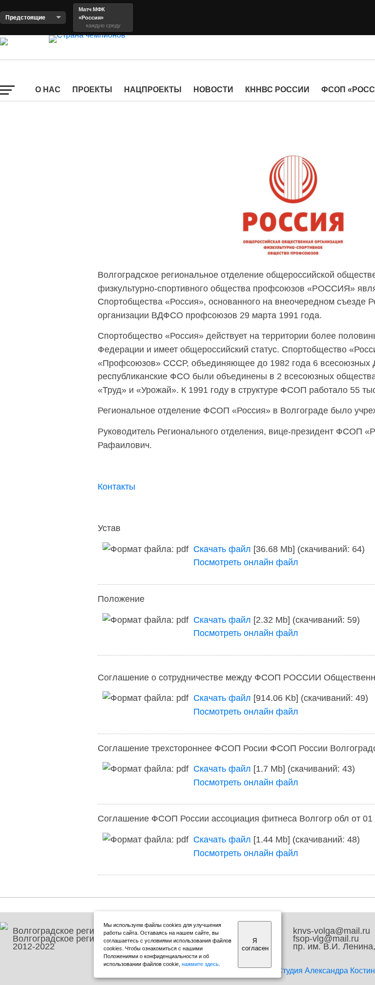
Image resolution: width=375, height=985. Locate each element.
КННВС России (277, 89)
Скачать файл (222, 549)
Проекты (92, 89)
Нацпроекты (153, 89)
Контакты (116, 486)
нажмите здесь (200, 964)
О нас (48, 89)
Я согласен (255, 944)
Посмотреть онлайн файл (245, 562)
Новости (213, 89)
